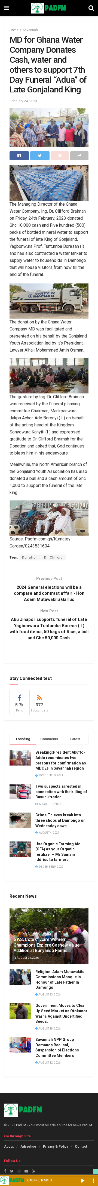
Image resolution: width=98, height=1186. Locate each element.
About (9, 1146)
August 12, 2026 (49, 1062)
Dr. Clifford (53, 557)
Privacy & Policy (55, 1146)
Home (14, 30)
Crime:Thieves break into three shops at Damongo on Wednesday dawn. (60, 820)
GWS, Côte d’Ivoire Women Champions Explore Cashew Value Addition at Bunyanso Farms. (46, 945)
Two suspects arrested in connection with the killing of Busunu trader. (61, 791)
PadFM (21, 1125)
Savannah (30, 30)
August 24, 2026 (27, 957)
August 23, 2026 (49, 994)
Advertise (28, 1146)
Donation (30, 557)
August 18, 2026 (49, 1028)
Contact (81, 1146)
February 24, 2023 (23, 101)
